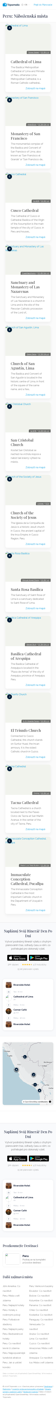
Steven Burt (31, 644)
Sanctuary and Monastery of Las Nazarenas (25, 287)
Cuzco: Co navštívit (39, 1343)
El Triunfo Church (26, 730)
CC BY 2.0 (45, 52)
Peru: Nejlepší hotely (13, 1305)
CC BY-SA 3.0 (43, 125)
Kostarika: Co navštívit (40, 1315)
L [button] (25, 1056)
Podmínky (7, 1389)
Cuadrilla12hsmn (29, 273)
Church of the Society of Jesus (23, 515)
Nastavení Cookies (30, 1392)
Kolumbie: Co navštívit (41, 1300)
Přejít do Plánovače (43, 5)
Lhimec (40, 504)
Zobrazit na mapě (35, 88)
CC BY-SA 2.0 (43, 644)
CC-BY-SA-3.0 (43, 273)
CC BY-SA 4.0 (43, 354)
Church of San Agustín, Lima (23, 365)
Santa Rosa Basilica (27, 589)
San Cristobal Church (22, 442)
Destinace (48, 1386)
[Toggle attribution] (50, 1101)
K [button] (39, 1090)
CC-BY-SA (45, 865)
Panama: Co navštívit (40, 1305)
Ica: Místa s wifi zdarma (41, 1362)
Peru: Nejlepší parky (13, 1329)
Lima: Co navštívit (38, 1338)
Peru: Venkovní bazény (41, 1286)
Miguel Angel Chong (30, 580)
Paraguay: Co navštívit (41, 1319)
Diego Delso (31, 354)
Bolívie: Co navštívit (39, 1295)
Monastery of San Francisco (25, 135)
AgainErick (32, 125)
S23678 (36, 201)
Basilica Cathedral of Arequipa (26, 656)
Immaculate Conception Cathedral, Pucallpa (27, 879)
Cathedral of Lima (26, 61)
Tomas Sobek (33, 52)
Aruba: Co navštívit (39, 1334)
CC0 (47, 504)
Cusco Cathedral (25, 210)
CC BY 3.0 (45, 201)
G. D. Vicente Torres (31, 721)
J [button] (33, 1074)
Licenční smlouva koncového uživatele (28, 1389)
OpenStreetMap (31, 1101)
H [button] (16, 1069)
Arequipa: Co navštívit (40, 1357)
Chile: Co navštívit (38, 1310)
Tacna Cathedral (25, 802)
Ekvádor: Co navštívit (40, 1291)
